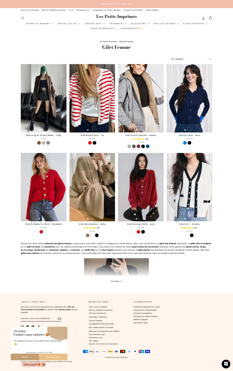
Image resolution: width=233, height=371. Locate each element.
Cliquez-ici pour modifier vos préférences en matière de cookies (46, 361)
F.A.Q (70, 10)
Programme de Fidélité (133, 10)
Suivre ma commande (30, 10)
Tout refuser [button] (19, 331)
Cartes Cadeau (151, 10)
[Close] (44, 364)
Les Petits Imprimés (108, 42)
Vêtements (116, 23)
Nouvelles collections (98, 317)
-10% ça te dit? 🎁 (31, 364)
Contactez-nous (83, 10)
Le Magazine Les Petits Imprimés (106, 10)
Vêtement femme (126, 42)
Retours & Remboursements (54, 10)
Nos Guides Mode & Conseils (101, 327)
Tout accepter (53, 357)
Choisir (25, 357)
